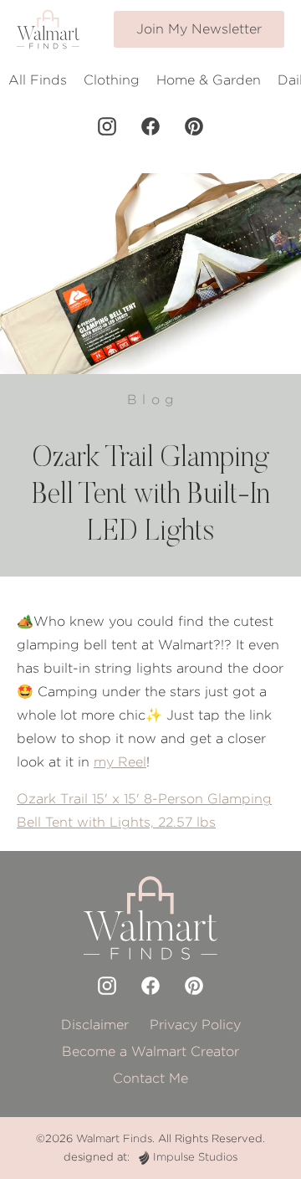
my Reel (120, 762)
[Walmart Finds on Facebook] (150, 126)
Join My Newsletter (199, 29)
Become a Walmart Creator (150, 1051)
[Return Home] (48, 29)
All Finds (37, 80)
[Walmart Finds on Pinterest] (194, 126)
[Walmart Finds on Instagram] (107, 126)
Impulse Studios (195, 1157)
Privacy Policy (195, 1025)
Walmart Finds (114, 1138)
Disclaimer (95, 1025)
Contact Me (150, 1078)
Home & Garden (208, 80)
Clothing (112, 80)
